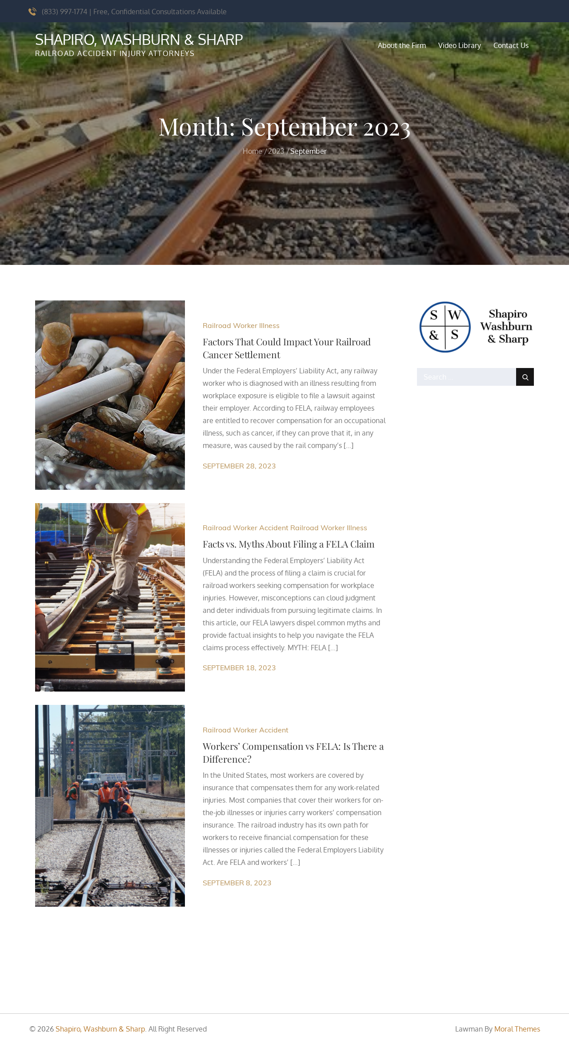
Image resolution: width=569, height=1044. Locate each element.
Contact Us (511, 45)
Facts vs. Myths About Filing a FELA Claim (289, 543)
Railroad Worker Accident (246, 527)
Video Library (459, 45)
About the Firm (402, 45)
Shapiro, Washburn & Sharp (139, 39)
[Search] (525, 377)
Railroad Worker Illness (241, 325)
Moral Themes (517, 1028)
